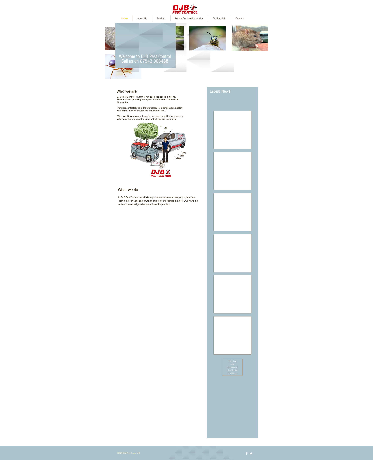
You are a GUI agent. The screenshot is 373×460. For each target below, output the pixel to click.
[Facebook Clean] (246, 453)
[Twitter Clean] (251, 453)
